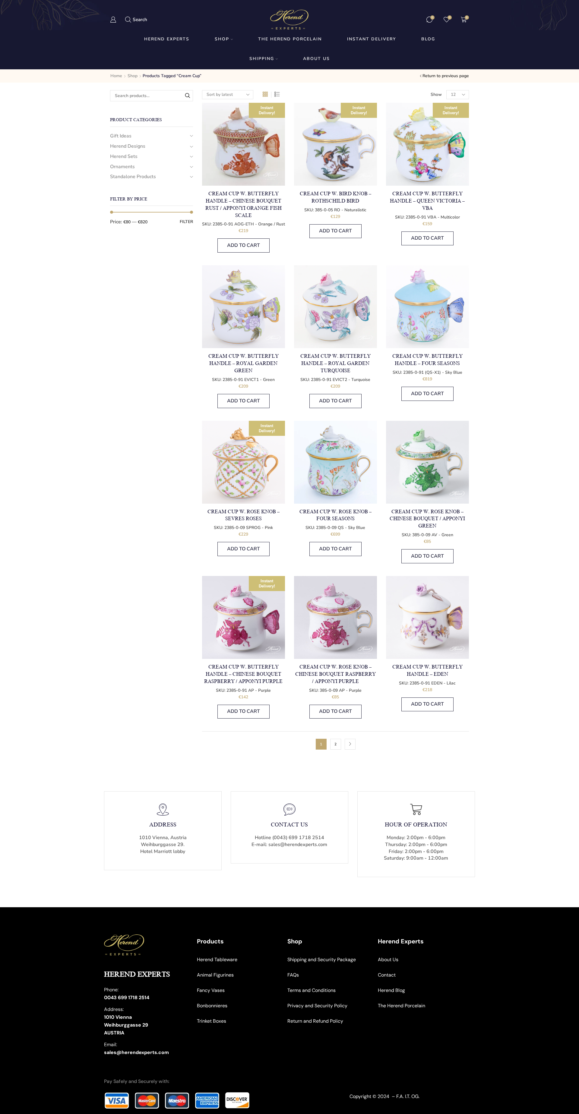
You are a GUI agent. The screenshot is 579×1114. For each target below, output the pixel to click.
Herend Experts (166, 39)
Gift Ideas (120, 136)
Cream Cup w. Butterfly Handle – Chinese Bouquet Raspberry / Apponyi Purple (243, 674)
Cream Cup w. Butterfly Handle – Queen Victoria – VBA (427, 201)
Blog (428, 39)
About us (316, 58)
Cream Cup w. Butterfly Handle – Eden (427, 670)
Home (116, 76)
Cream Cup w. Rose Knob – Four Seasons (335, 515)
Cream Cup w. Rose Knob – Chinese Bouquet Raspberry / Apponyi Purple (335, 674)
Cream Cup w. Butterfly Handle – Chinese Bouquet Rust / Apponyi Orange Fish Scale (243, 204)
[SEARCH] (187, 95)
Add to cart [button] (243, 245)
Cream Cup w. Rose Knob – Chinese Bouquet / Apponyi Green (427, 519)
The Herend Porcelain (290, 39)
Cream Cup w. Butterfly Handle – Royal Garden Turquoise (335, 363)
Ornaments (122, 166)
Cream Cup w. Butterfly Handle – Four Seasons (427, 360)
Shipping (261, 58)
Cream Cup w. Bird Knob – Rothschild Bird (335, 197)
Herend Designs (127, 146)
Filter (186, 222)
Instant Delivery (371, 39)
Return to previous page (445, 76)
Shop (222, 39)
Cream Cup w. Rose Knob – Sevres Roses (243, 515)
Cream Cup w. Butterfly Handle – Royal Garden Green (243, 363)
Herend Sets (124, 156)
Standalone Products (133, 176)
